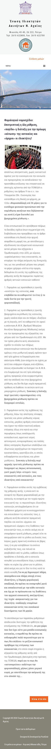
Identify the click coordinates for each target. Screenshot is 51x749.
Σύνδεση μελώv (36, 58)
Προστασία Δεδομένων (25, 729)
